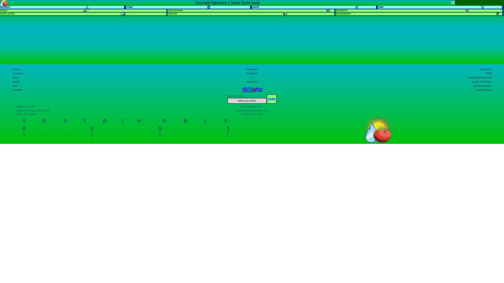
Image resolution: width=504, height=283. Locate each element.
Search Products (13, 32)
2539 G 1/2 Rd (26, 106)
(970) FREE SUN (252, 114)
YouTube (252, 81)
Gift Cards (10, 52)
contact (17, 89)
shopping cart (10, 49)
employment (483, 89)
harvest (172, 13)
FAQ (488, 73)
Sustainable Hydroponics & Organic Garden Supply (228, 2)
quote (16, 81)
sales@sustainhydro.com (252, 110)
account (18, 73)
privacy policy (482, 85)
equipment (341, 10)
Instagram (252, 73)
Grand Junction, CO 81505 (33, 110)
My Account (10, 37)
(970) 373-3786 (26, 114)
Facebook (252, 69)
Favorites (9, 44)
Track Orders (10, 41)
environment (343, 13)
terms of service (481, 81)
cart (15, 85)
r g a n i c (92, 133)
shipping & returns (479, 77)
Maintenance (175, 10)
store (16, 77)
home (16, 69)
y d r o (24, 132)
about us (486, 69)
